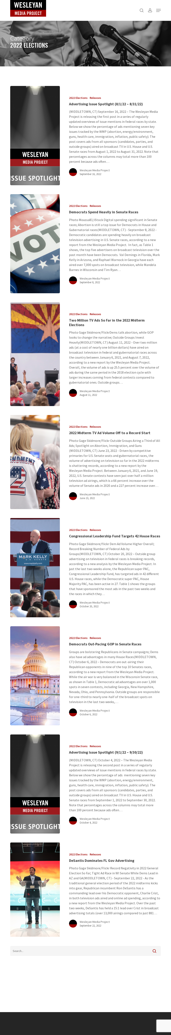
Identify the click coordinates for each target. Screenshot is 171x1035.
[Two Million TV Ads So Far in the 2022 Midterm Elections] (35, 354)
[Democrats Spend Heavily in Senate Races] (35, 243)
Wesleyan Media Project (95, 170)
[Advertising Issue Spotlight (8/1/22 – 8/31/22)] (35, 135)
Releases (95, 98)
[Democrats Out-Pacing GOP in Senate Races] (35, 675)
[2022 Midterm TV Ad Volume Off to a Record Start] (35, 462)
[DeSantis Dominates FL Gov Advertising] (35, 889)
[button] (158, 10)
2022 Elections (78, 98)
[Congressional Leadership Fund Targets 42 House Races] (35, 567)
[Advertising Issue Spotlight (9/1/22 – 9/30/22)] (35, 784)
